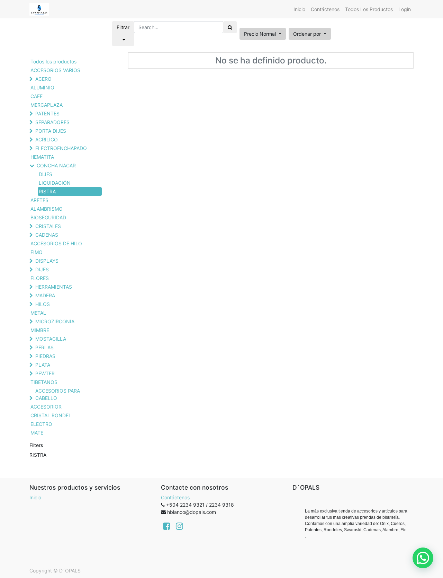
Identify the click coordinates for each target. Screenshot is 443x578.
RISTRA (47, 191)
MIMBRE (39, 330)
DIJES (45, 174)
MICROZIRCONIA (54, 321)
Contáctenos (175, 497)
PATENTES (47, 113)
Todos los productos (53, 61)
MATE (36, 433)
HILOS (42, 304)
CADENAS (46, 235)
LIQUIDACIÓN (55, 183)
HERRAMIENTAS (53, 287)
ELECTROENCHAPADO (61, 148)
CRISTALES (48, 226)
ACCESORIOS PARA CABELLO (57, 394)
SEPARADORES (52, 122)
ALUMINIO (42, 87)
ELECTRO (41, 424)
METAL (38, 313)
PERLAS (44, 347)
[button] (310, 34)
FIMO (36, 252)
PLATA (42, 365)
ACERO (43, 79)
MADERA (45, 295)
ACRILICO (46, 139)
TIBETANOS (43, 382)
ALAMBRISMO (46, 209)
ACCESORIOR (46, 407)
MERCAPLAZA (46, 105)
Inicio (35, 497)
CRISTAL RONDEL (50, 415)
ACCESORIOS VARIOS (55, 70)
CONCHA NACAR (56, 165)
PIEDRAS (45, 356)
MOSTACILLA (50, 339)
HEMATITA (42, 157)
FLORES (39, 278)
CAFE (36, 96)
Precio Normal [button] (260, 34)
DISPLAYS (46, 261)
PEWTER (45, 373)
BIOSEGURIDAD (48, 217)
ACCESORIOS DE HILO (56, 243)
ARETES (39, 200)
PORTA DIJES (50, 131)
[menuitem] (299, 9)
